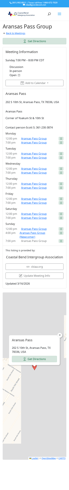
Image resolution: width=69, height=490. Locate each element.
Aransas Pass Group (34, 138)
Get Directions (37, 41)
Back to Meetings (15, 33)
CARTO (61, 458)
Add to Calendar (35, 83)
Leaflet (34, 458)
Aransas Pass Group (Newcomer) (32, 235)
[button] (34, 367)
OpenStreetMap (49, 458)
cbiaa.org (37, 267)
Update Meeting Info (37, 276)
